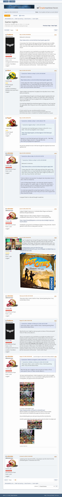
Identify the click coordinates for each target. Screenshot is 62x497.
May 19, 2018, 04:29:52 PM (25, 117)
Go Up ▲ (57, 495)
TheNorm (10, 34)
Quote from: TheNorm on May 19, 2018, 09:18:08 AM (33, 73)
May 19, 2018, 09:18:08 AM (25, 34)
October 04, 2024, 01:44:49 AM (26, 456)
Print (55, 30)
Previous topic (47, 25)
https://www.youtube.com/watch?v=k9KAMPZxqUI (32, 410)
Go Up (6, 480)
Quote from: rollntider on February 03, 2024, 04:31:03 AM (34, 323)
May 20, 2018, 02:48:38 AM (25, 153)
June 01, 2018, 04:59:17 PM (25, 208)
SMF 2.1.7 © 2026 (6, 495)
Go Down (7, 30)
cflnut (9, 70)
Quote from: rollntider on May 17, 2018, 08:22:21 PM (33, 121)
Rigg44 (9, 118)
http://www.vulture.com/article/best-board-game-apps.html (34, 40)
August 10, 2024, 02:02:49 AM (26, 356)
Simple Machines (14, 495)
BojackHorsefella (12, 237)
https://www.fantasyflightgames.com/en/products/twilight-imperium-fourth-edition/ (37, 221)
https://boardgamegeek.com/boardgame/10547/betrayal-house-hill (37, 133)
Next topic (54, 25)
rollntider (10, 153)
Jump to (36, 486)
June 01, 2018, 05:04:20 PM (25, 237)
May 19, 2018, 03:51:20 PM (25, 70)
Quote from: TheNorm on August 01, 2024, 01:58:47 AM (34, 359)
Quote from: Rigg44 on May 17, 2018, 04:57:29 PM (34, 125)
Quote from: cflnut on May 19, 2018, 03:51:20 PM (33, 156)
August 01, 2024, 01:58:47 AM (26, 320)
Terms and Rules (50, 495)
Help (45, 495)
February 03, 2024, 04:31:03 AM (26, 295)
